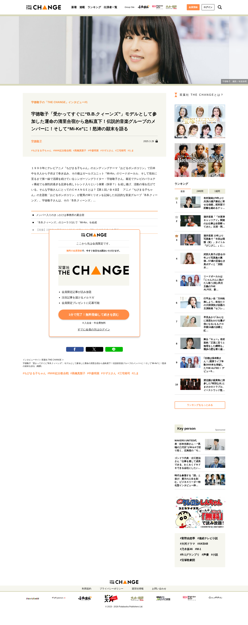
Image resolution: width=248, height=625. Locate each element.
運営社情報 (138, 588)
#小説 (214, 554)
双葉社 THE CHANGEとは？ (202, 94)
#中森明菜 (93, 150)
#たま (131, 150)
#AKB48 (202, 543)
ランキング (94, 7)
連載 (82, 7)
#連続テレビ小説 (207, 538)
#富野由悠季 (187, 538)
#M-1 (198, 549)
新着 (74, 7)
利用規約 (86, 588)
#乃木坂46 (186, 549)
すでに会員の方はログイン (94, 329)
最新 (183, 191)
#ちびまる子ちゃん (41, 150)
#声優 (205, 554)
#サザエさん (107, 150)
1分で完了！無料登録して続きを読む (94, 314)
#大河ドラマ (187, 543)
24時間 (200, 191)
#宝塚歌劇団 (187, 560)
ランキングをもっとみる (200, 405)
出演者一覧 (110, 7)
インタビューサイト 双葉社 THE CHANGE (42, 360)
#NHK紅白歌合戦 (62, 150)
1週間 (217, 191)
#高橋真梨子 (79, 150)
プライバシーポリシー (111, 588)
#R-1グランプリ (189, 554)
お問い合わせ (159, 588)
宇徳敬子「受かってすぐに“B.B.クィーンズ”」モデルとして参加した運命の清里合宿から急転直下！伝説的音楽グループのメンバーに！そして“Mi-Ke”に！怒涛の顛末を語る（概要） (94, 364)
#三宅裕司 (120, 150)
